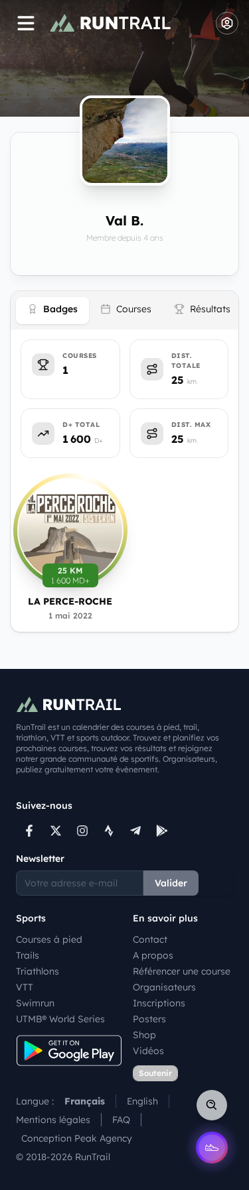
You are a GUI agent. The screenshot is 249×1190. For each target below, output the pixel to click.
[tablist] (124, 310)
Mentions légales (53, 1120)
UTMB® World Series (60, 1019)
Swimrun (35, 1003)
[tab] (52, 310)
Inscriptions (159, 1003)
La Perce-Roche (70, 601)
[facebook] (29, 830)
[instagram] (82, 830)
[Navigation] (26, 23)
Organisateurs (164, 987)
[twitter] (55, 830)
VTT (24, 987)
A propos (153, 955)
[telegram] (135, 830)
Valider (171, 883)
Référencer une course (181, 971)
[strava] (109, 830)
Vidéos (148, 1051)
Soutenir (155, 1073)
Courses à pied (49, 939)
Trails (27, 955)
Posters (149, 1019)
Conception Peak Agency (76, 1138)
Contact (150, 939)
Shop (144, 1035)
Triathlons (37, 971)
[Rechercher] (212, 1105)
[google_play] (162, 830)
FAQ (121, 1120)
